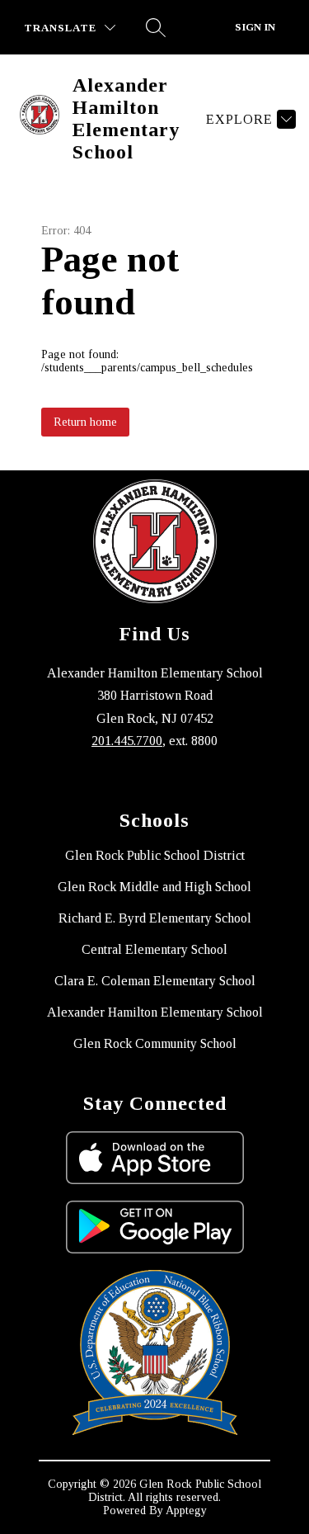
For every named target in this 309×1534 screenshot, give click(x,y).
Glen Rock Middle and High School (154, 887)
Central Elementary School (154, 949)
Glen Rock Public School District (155, 855)
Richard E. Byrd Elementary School (155, 918)
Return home (85, 422)
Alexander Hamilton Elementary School (155, 1012)
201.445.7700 (126, 741)
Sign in (255, 27)
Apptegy (186, 1510)
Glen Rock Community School (154, 1043)
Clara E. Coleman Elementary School (154, 981)
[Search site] (156, 27)
